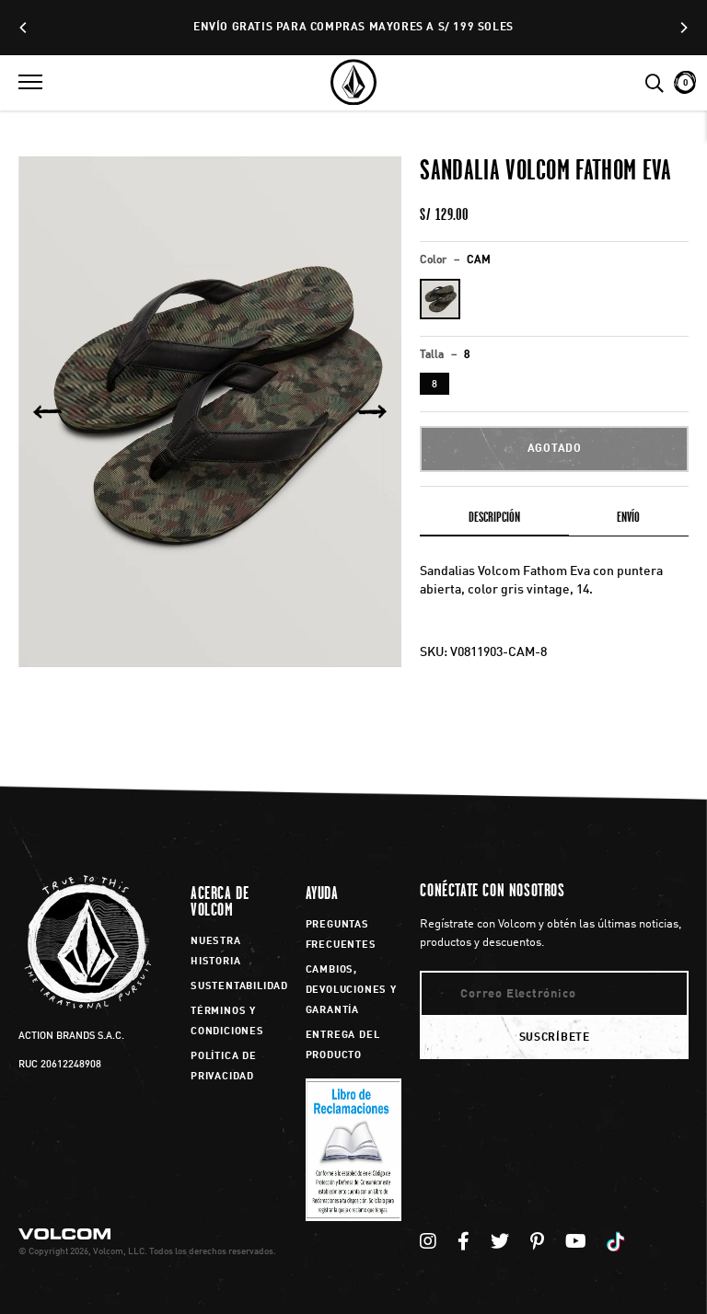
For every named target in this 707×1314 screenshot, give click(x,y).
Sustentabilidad (239, 987)
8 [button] (434, 385)
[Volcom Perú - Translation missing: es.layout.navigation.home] (353, 82)
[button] (30, 82)
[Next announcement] (683, 27)
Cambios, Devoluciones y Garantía (351, 990)
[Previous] (48, 412)
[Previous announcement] (24, 27)
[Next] (372, 412)
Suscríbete (554, 1037)
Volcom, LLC (119, 1251)
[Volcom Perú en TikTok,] (618, 1243)
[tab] (494, 520)
